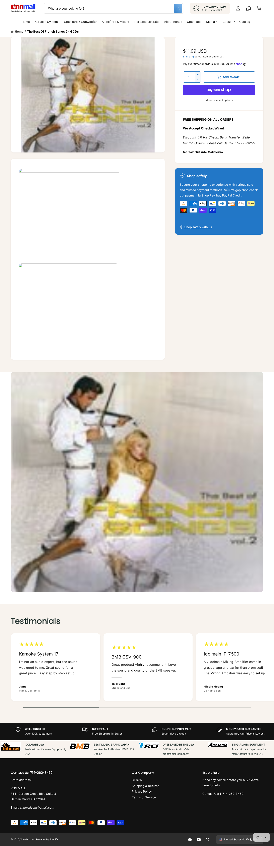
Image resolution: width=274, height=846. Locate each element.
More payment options (219, 100)
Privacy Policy (142, 791)
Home (19, 31)
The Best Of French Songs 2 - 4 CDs (53, 31)
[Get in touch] (248, 8)
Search (137, 780)
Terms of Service (144, 797)
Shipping (188, 56)
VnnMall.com (27, 839)
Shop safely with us (198, 227)
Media (210, 22)
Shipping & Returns (145, 786)
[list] (137, 668)
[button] (259, 8)
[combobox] (113, 8)
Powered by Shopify (47, 839)
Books (227, 22)
